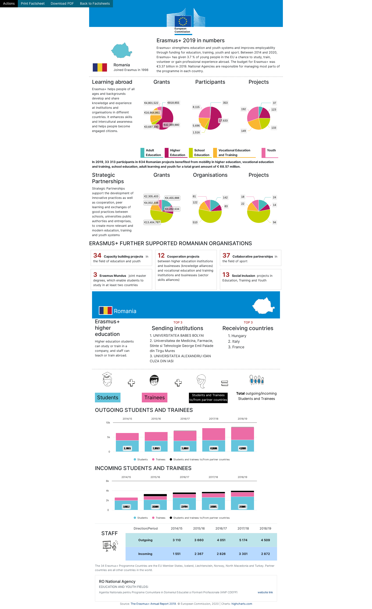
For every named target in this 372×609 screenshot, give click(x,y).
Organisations (210, 175)
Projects (259, 82)
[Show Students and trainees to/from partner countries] (200, 459)
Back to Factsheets (95, 3)
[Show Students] (141, 459)
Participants (210, 82)
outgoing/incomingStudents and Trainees (256, 396)
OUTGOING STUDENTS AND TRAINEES (144, 410)
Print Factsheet (33, 3)
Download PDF (62, 3)
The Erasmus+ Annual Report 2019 (153, 603)
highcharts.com (242, 603)
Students (107, 397)
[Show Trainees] (158, 459)
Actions (9, 3)
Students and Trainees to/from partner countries (208, 397)
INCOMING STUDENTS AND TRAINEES (143, 468)
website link (265, 592)
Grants (161, 82)
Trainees (154, 397)
